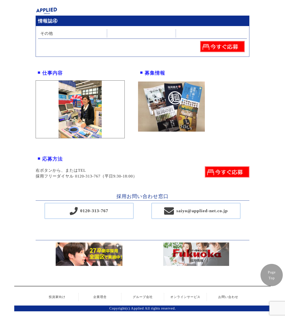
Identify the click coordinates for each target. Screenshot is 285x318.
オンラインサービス (185, 297)
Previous (32, 109)
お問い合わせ (228, 297)
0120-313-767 (94, 210)
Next (128, 109)
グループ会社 (143, 297)
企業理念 (100, 297)
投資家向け (57, 297)
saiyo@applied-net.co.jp (202, 210)
